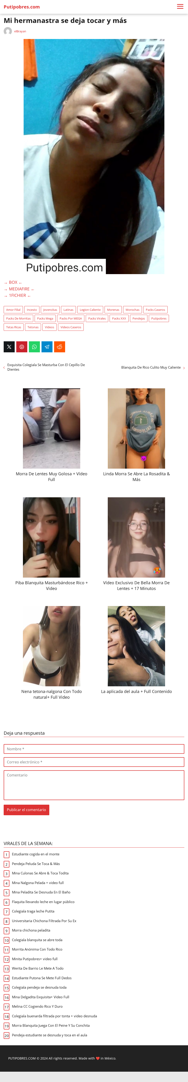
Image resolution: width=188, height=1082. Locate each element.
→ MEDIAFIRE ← (19, 289)
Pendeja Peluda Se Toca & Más (36, 863)
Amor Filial (13, 310)
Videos (49, 327)
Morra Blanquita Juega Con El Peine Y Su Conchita (51, 1025)
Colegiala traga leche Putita (33, 911)
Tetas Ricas (13, 327)
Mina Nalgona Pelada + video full (38, 882)
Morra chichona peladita (31, 930)
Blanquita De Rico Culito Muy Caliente (151, 367)
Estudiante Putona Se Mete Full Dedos (42, 978)
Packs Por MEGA (71, 318)
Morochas (132, 310)
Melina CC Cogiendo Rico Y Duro (37, 1006)
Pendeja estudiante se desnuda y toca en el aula (49, 1035)
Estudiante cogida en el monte (35, 854)
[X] (9, 346)
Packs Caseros (155, 310)
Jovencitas (50, 310)
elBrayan (20, 31)
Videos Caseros (71, 327)
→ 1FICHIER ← (17, 295)
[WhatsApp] (34, 346)
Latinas (68, 310)
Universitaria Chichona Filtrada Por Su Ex (44, 920)
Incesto (32, 310)
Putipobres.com (22, 7)
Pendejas (139, 318)
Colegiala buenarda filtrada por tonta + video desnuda (54, 1016)
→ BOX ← (13, 282)
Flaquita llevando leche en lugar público (43, 901)
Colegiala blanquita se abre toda (37, 939)
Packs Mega (45, 318)
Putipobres (158, 318)
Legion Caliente (90, 310)
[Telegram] (47, 346)
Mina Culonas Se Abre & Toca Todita (40, 873)
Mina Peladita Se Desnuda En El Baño (41, 892)
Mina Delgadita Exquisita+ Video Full (40, 997)
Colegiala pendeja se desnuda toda (39, 987)
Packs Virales (97, 318)
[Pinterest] (21, 346)
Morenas (113, 310)
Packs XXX (119, 318)
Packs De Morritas (18, 318)
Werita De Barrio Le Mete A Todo (38, 968)
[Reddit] (59, 346)
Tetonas (33, 327)
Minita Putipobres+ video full (35, 959)
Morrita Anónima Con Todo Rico (37, 949)
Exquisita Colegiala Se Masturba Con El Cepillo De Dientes (46, 367)
